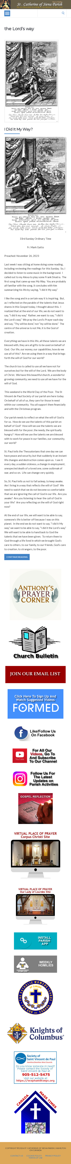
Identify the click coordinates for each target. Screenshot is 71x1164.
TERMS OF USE (36, 1158)
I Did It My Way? (18, 129)
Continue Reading (17, 557)
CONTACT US (16, 1156)
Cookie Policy (34, 1156)
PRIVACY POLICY (53, 1156)
